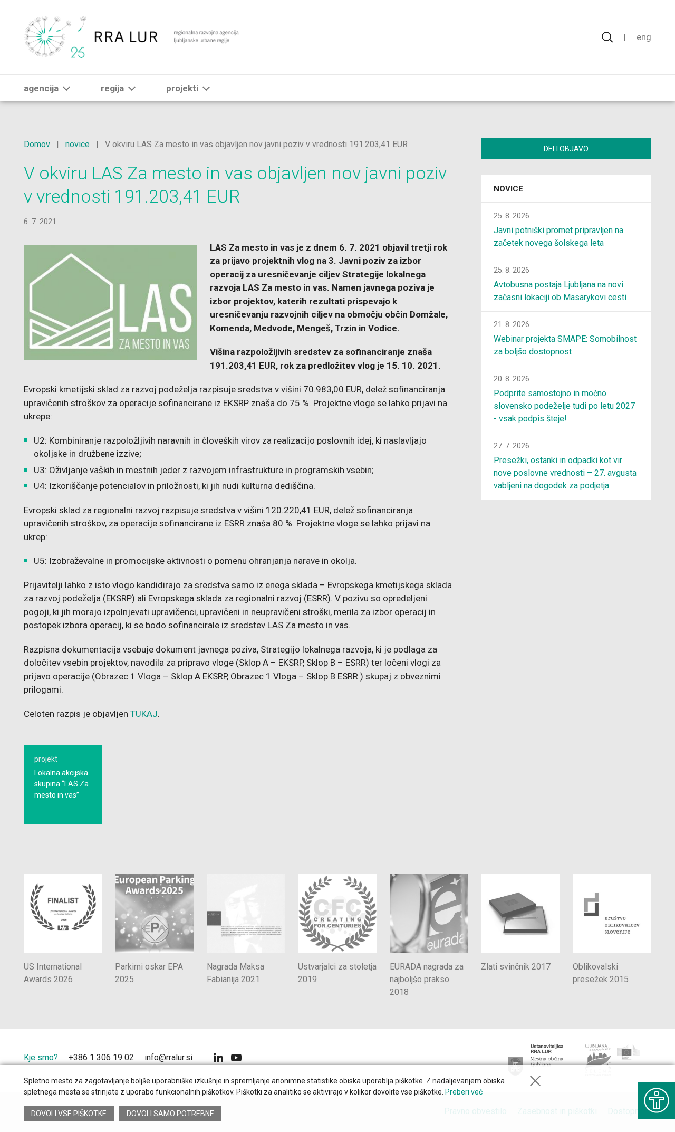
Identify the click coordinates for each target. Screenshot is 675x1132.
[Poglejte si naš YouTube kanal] (236, 1059)
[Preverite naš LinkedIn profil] (218, 1059)
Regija (112, 88)
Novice (508, 189)
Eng (644, 37)
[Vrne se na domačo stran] (133, 37)
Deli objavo (566, 149)
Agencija (41, 88)
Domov (37, 144)
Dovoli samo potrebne (170, 1113)
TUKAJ (144, 713)
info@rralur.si (168, 1057)
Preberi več (464, 1092)
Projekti (182, 88)
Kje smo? (41, 1057)
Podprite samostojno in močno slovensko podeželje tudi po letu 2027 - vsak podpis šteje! (564, 406)
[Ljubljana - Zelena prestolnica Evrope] (613, 1060)
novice (77, 144)
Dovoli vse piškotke (69, 1113)
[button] (66, 88)
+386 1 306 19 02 (101, 1057)
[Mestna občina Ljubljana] (536, 1060)
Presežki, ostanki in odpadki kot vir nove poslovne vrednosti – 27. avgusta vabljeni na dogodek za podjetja (565, 473)
